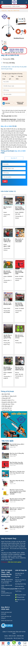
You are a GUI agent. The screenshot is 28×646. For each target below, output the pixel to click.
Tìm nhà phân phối (19, 588)
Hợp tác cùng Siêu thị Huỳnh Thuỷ (20, 580)
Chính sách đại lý (19, 586)
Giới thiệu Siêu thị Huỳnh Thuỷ (19, 574)
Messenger (19, 645)
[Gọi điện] (14, 643)
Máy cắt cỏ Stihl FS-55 (13, 10)
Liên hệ (17, 577)
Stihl (10, 126)
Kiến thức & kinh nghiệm (14, 562)
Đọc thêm (13, 158)
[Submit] (25, 6)
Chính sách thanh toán (6, 620)
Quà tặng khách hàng (20, 584)
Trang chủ (4, 10)
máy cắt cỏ (18, 151)
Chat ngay (25, 645)
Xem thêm (14, 116)
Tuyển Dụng (18, 591)
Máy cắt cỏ (4, 126)
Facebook (7, 595)
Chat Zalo (8, 645)
